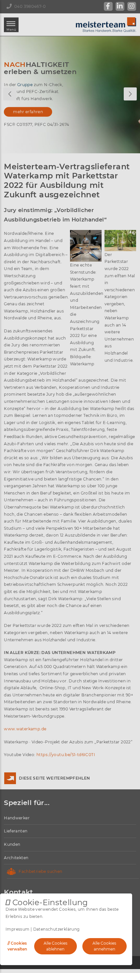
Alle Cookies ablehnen (55, 946)
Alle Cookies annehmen (104, 946)
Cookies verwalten (17, 946)
